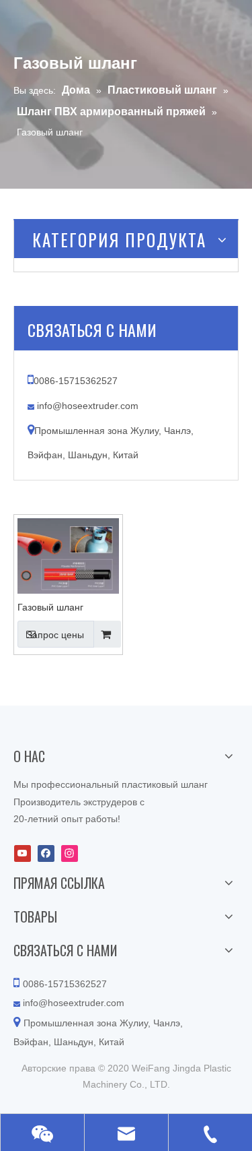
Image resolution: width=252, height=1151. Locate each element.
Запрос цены (55, 634)
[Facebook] (46, 853)
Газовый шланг (50, 607)
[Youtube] (22, 853)
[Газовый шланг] (68, 555)
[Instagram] (69, 853)
